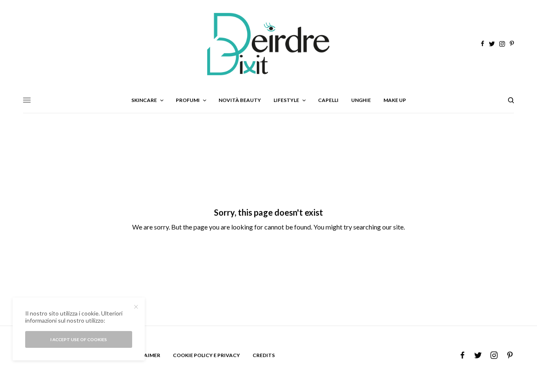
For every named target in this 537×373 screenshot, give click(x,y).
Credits (264, 355)
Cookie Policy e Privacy (206, 355)
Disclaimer (144, 355)
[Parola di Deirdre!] (268, 44)
